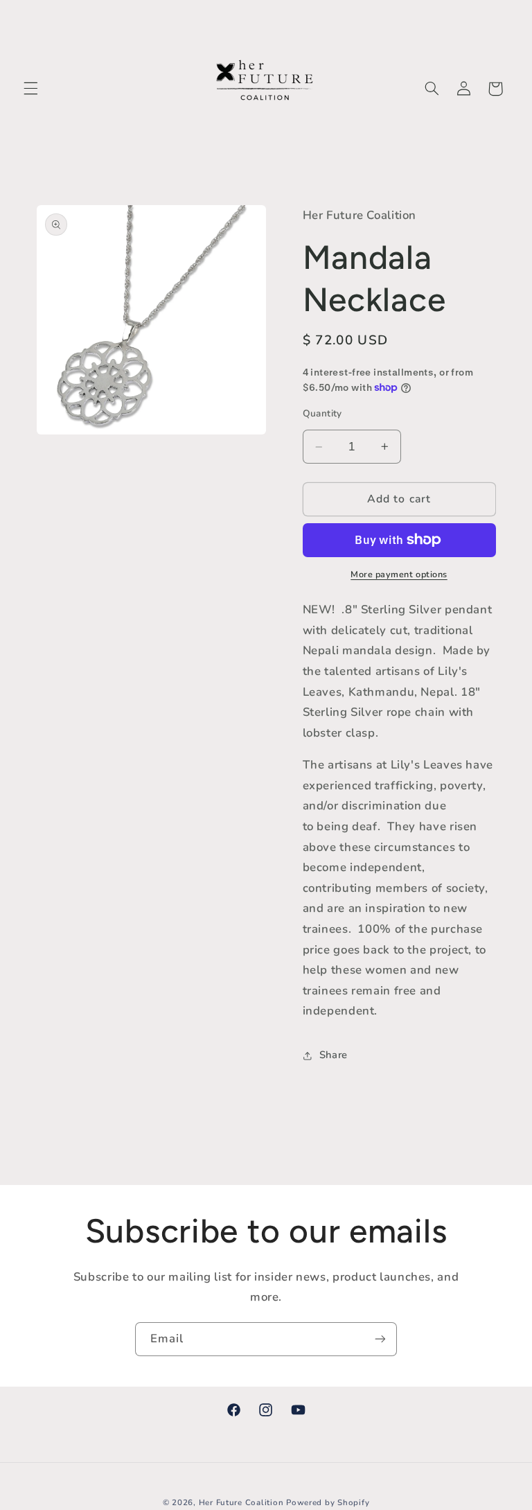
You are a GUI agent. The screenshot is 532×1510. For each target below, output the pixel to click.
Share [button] (333, 1055)
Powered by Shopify (327, 1502)
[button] (30, 89)
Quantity (322, 413)
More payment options (399, 574)
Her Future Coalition (241, 1502)
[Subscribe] (380, 1339)
